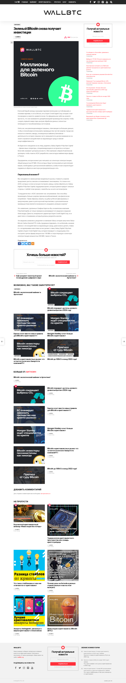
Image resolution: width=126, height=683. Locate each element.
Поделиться (11, 42)
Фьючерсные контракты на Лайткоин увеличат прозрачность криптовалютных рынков (98, 67)
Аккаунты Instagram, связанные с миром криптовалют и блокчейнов (28, 629)
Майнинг (33, 2)
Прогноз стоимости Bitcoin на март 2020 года (96, 660)
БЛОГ (64, 2)
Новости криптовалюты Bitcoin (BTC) (60, 356)
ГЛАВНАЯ (25, 2)
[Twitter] (22, 243)
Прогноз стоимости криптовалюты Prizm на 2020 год (97, 656)
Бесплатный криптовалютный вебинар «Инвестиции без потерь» (27, 525)
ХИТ (49, 288)
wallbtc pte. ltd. (108, 681)
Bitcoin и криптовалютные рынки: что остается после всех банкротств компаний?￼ (29, 361)
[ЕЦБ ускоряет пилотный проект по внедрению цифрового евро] (2, 341)
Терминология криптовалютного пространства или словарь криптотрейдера (60, 540)
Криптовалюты (45, 2)
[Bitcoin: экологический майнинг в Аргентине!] (124, 341)
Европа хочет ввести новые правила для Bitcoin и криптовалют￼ (28, 334)
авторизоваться (45, 493)
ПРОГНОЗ (57, 2)
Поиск (111, 2)
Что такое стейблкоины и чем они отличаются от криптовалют (27, 584)
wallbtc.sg (20, 657)
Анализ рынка (52, 354)
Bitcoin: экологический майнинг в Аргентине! (27, 293)
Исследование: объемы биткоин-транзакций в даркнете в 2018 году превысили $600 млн (96, 89)
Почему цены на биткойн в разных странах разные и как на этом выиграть (61, 585)
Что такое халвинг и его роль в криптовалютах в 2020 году (98, 664)
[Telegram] (26, 243)
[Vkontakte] (29, 243)
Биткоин (17, 289)
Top (17, 2)
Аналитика (62, 354)
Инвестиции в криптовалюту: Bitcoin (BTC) (62, 629)
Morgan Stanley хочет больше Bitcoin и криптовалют (60, 334)
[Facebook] (19, 243)
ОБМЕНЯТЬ (72, 2)
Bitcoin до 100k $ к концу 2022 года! (62, 359)
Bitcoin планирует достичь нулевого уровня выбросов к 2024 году (62, 309)
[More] (32, 243)
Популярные (15, 505)
